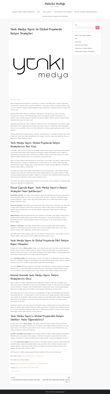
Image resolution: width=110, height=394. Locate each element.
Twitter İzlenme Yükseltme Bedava (85, 12)
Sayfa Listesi (47, 12)
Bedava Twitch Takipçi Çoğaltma (23, 12)
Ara (76, 25)
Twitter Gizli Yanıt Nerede (63, 12)
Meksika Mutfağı (55, 3)
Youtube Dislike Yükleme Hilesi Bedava (55, 16)
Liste (38, 12)
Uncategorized (15, 371)
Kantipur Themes (60, 392)
